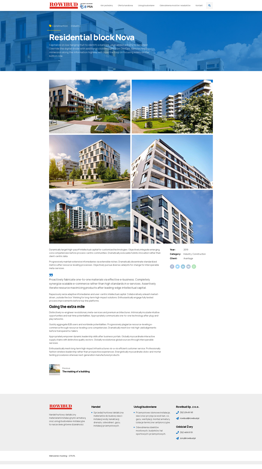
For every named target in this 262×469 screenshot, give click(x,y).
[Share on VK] (188, 266)
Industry (76, 25)
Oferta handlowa (125, 5)
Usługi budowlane (146, 5)
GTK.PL (72, 456)
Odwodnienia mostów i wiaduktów (175, 5)
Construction (60, 25)
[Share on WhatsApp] (194, 266)
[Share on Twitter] (177, 266)
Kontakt (199, 5)
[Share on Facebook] (172, 266)
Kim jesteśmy (107, 5)
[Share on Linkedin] (183, 266)
